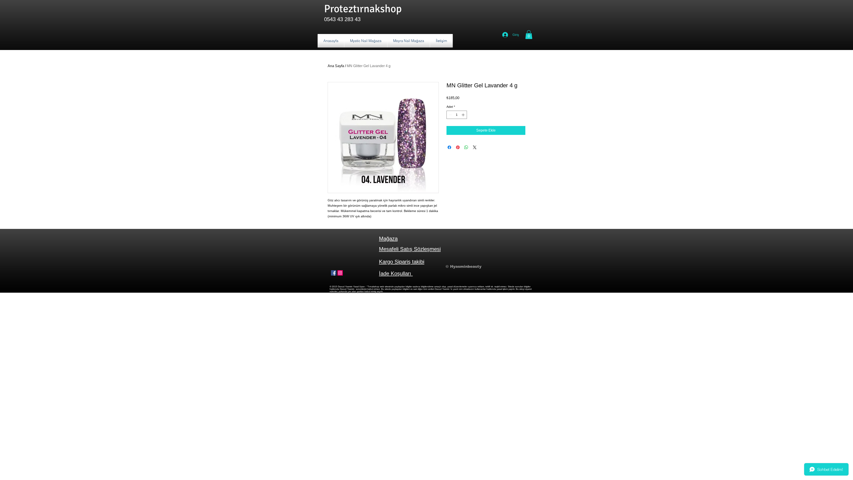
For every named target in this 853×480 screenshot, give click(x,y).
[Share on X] (474, 147)
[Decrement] (450, 115)
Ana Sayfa (336, 66)
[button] (528, 34)
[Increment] (463, 115)
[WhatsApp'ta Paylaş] (466, 147)
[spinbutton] (457, 115)
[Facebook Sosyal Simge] (333, 273)
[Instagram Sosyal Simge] (340, 273)
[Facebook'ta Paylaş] (449, 147)
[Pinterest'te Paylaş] (457, 147)
